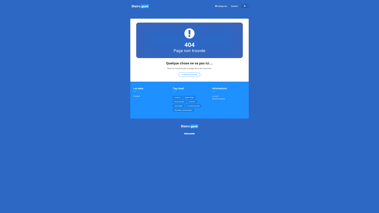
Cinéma (177, 97)
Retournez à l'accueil (190, 74)
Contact (234, 6)
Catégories (222, 6)
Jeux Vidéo (178, 106)
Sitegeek (136, 96)
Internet (192, 102)
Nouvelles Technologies (183, 110)
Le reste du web (193, 106)
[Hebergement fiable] (189, 135)
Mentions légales (218, 99)
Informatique (179, 102)
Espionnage (189, 97)
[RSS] (245, 6)
